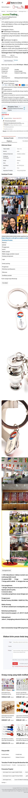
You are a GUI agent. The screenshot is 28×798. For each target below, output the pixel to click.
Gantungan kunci (6, 757)
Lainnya (4, 782)
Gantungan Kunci (22, 11)
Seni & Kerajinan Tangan (12, 11)
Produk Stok (19, 754)
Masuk (4, 131)
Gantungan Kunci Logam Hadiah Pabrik (12, 772)
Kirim (15, 663)
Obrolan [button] (16, 60)
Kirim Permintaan (8, 60)
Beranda (3, 11)
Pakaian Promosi (20, 757)
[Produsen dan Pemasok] (14, 2)
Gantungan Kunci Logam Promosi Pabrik (13, 776)
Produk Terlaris (5, 754)
